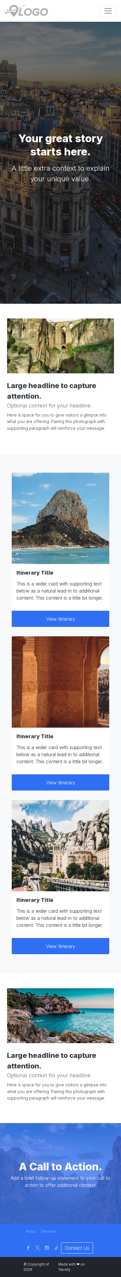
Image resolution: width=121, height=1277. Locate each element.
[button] (30, 1231)
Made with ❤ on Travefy (71, 1267)
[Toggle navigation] (108, 11)
